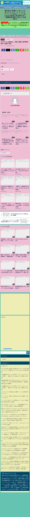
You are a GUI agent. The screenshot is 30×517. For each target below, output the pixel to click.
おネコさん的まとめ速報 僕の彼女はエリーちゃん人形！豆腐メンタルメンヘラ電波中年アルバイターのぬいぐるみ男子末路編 (15, 370)
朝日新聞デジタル (10, 39)
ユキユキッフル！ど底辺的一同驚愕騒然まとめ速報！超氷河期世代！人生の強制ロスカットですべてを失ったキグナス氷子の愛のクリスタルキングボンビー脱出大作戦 (15, 463)
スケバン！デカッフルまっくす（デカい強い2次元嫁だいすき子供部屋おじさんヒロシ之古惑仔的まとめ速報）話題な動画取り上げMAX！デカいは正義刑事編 (15, 444)
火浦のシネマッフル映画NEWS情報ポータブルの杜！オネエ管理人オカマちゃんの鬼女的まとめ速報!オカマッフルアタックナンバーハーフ (15, 429)
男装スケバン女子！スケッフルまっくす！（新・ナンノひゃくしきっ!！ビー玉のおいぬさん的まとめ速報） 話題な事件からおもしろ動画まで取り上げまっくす (15, 410)
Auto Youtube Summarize (13, 62)
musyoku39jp (15, 105)
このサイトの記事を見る (7, 59)
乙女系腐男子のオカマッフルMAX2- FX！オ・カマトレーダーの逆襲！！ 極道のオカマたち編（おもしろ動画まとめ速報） (14, 376)
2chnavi (3, 317)
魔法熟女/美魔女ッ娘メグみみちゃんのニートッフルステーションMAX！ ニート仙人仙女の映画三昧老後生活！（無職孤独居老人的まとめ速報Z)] (14, 382)
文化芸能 (2, 39)
